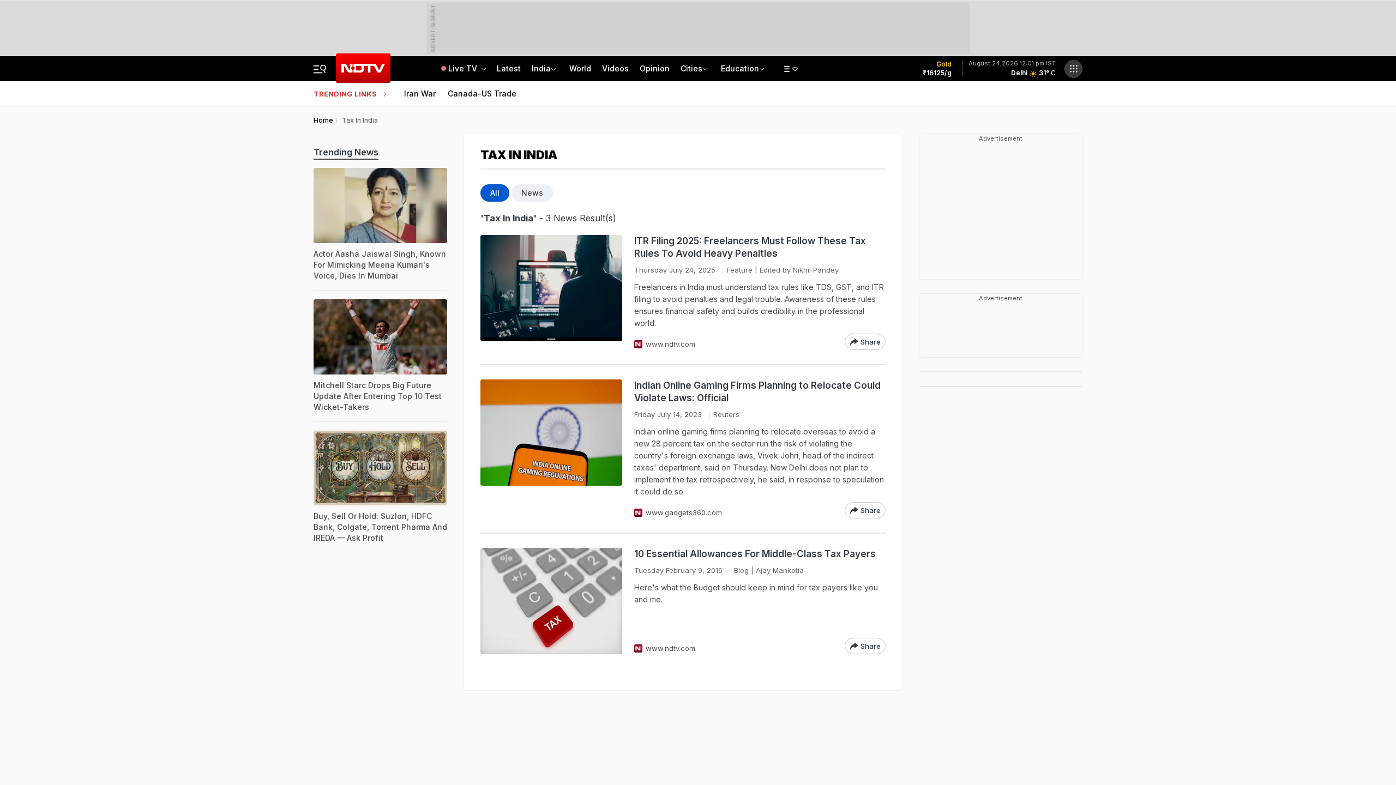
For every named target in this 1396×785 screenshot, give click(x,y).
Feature (740, 269)
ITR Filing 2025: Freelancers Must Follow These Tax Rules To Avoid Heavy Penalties (750, 247)
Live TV (463, 68)
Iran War (420, 93)
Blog (741, 570)
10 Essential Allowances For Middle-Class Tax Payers (755, 553)
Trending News (346, 152)
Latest (509, 68)
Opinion (655, 68)
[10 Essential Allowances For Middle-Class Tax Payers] (551, 601)
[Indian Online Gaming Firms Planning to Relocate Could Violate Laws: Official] (551, 448)
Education (740, 68)
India (541, 68)
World (580, 68)
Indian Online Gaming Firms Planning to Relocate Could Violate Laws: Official (757, 391)
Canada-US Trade (482, 93)
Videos (615, 68)
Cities (691, 68)
